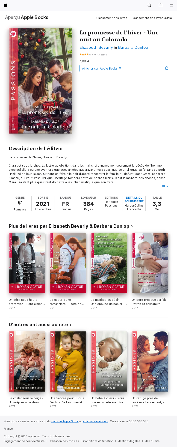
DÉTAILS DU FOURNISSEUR (134, 199)
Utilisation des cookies (64, 441)
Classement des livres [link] (111, 18)
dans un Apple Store (65, 421)
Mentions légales (129, 441)
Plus (165, 186)
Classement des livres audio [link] (152, 18)
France (8, 428)
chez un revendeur (95, 421)
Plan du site (152, 441)
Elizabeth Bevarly (96, 47)
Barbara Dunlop (133, 47)
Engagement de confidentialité (24, 441)
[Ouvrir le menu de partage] (167, 68)
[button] (149, 5)
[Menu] (171, 5)
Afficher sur (100, 68)
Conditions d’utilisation (98, 441)
